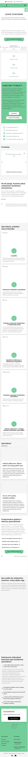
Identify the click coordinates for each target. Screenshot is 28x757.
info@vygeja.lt (17, 742)
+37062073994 (17, 747)
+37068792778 (17, 751)
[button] (25, 5)
